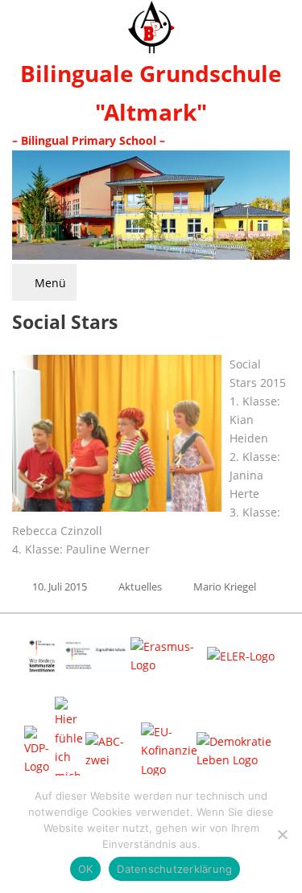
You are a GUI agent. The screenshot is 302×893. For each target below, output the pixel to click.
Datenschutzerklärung (174, 868)
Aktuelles (140, 586)
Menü (48, 282)
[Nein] (282, 834)
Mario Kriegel (224, 586)
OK (85, 868)
